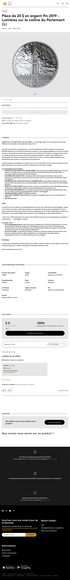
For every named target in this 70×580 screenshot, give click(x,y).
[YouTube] (10, 511)
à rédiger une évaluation (35, 333)
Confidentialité (20, 575)
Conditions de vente (45, 575)
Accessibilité (6, 556)
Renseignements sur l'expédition (52, 528)
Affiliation (56, 575)
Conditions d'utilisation (32, 575)
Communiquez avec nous (10, 528)
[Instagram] (6, 511)
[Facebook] (3, 511)
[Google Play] (24, 567)
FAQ (42, 525)
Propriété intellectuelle (8, 575)
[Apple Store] (8, 567)
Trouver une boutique (9, 553)
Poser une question (54, 422)
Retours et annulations (49, 531)
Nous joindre (6, 550)
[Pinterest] (14, 511)
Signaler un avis (63, 390)
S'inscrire (30, 535)
